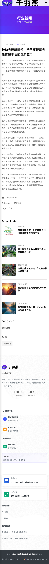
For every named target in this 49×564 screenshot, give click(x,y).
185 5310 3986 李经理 (20, 496)
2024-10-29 (22, 227)
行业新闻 (5, 518)
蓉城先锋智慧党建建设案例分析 (32, 289)
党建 (10, 208)
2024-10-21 (22, 265)
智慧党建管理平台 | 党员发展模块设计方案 (32, 270)
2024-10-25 (22, 246)
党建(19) (7, 343)
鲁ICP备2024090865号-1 (11, 559)
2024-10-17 (22, 303)
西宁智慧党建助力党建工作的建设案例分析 (32, 251)
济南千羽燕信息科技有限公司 (24, 554)
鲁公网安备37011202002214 (36, 559)
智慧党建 (18, 203)
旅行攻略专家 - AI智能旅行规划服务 (15, 538)
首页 (19, 22)
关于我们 (5, 512)
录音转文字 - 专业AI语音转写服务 (14, 532)
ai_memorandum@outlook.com (24, 482)
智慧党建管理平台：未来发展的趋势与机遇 (32, 308)
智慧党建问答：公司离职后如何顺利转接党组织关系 (32, 232)
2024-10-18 (22, 284)
